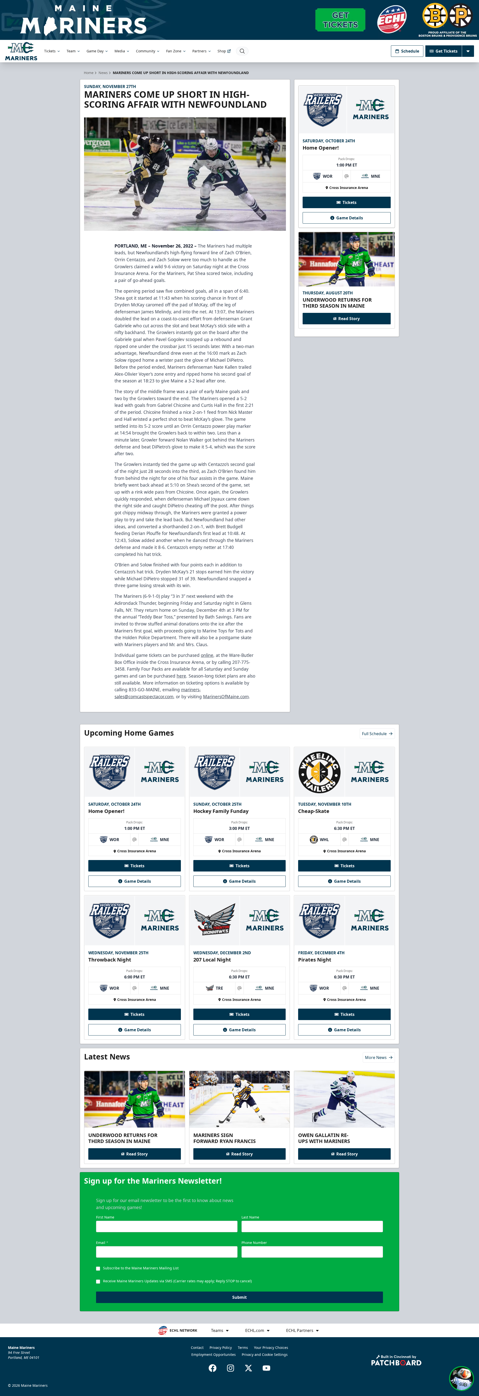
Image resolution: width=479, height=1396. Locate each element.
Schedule (410, 51)
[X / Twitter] (248, 1368)
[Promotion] (239, 20)
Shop (222, 51)
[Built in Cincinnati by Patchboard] (396, 1360)
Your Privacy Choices (271, 1347)
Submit (239, 1297)
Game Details (349, 218)
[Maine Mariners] (21, 51)
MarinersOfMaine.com (226, 696)
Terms (243, 1347)
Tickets (50, 51)
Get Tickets (447, 51)
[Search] (242, 51)
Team (71, 51)
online (207, 655)
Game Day (95, 51)
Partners (199, 51)
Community (145, 51)
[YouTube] (266, 1368)
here (181, 676)
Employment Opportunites (213, 1354)
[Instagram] (231, 1368)
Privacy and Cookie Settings (265, 1354)
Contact (197, 1347)
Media (120, 51)
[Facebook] (213, 1368)
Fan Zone (173, 51)
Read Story (349, 318)
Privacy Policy (221, 1347)
